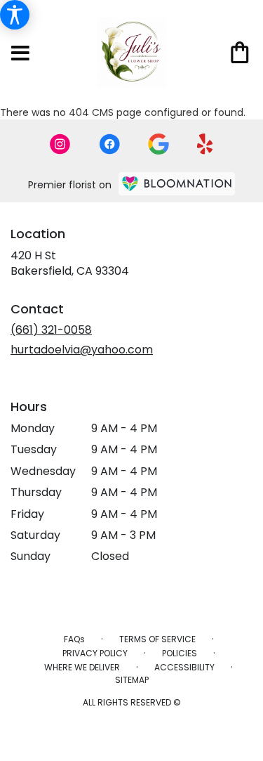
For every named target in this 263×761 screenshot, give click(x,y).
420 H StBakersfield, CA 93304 (70, 263)
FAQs (74, 639)
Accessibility (184, 667)
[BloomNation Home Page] (177, 183)
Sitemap (132, 680)
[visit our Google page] (158, 144)
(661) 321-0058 (51, 330)
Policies (179, 653)
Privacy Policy (95, 653)
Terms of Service (157, 639)
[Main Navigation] (20, 54)
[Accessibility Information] (14, 15)
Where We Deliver (82, 667)
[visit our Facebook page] (109, 144)
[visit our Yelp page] (205, 144)
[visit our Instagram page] (60, 144)
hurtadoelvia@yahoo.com (82, 350)
